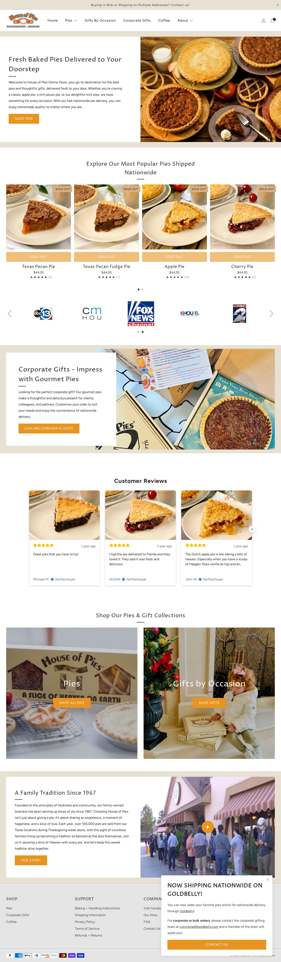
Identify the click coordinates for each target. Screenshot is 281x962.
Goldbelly (187, 911)
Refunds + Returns (88, 935)
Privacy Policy (85, 922)
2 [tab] (143, 332)
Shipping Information (90, 915)
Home (53, 20)
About (183, 20)
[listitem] (140, 5)
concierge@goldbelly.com (199, 927)
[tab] (139, 289)
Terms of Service (87, 929)
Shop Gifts (209, 703)
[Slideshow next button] (252, 529)
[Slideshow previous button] (29, 529)
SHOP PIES (24, 119)
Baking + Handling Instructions (97, 908)
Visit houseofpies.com (160, 908)
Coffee (164, 20)
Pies (68, 20)
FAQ (147, 922)
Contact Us (217, 945)
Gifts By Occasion (100, 20)
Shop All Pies (72, 703)
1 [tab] (138, 332)
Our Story (31, 860)
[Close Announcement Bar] (277, 5)
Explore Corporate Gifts (49, 428)
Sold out (38, 257)
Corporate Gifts (137, 20)
